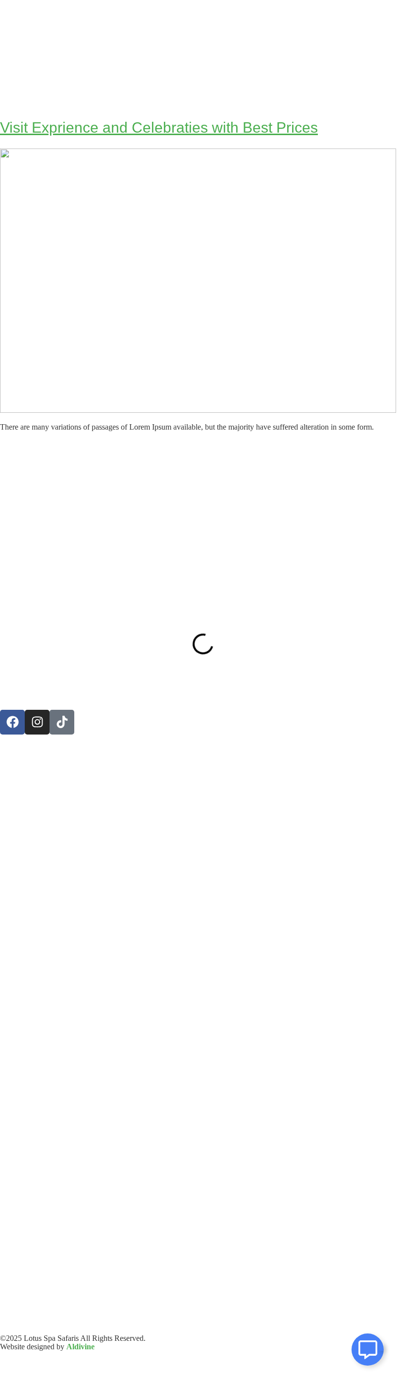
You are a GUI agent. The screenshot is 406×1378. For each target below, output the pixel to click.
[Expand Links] (368, 1349)
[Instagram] (37, 722)
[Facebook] (12, 722)
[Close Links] (381, 1347)
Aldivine (80, 1346)
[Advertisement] (203, 517)
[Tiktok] (62, 722)
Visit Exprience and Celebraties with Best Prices (159, 127)
